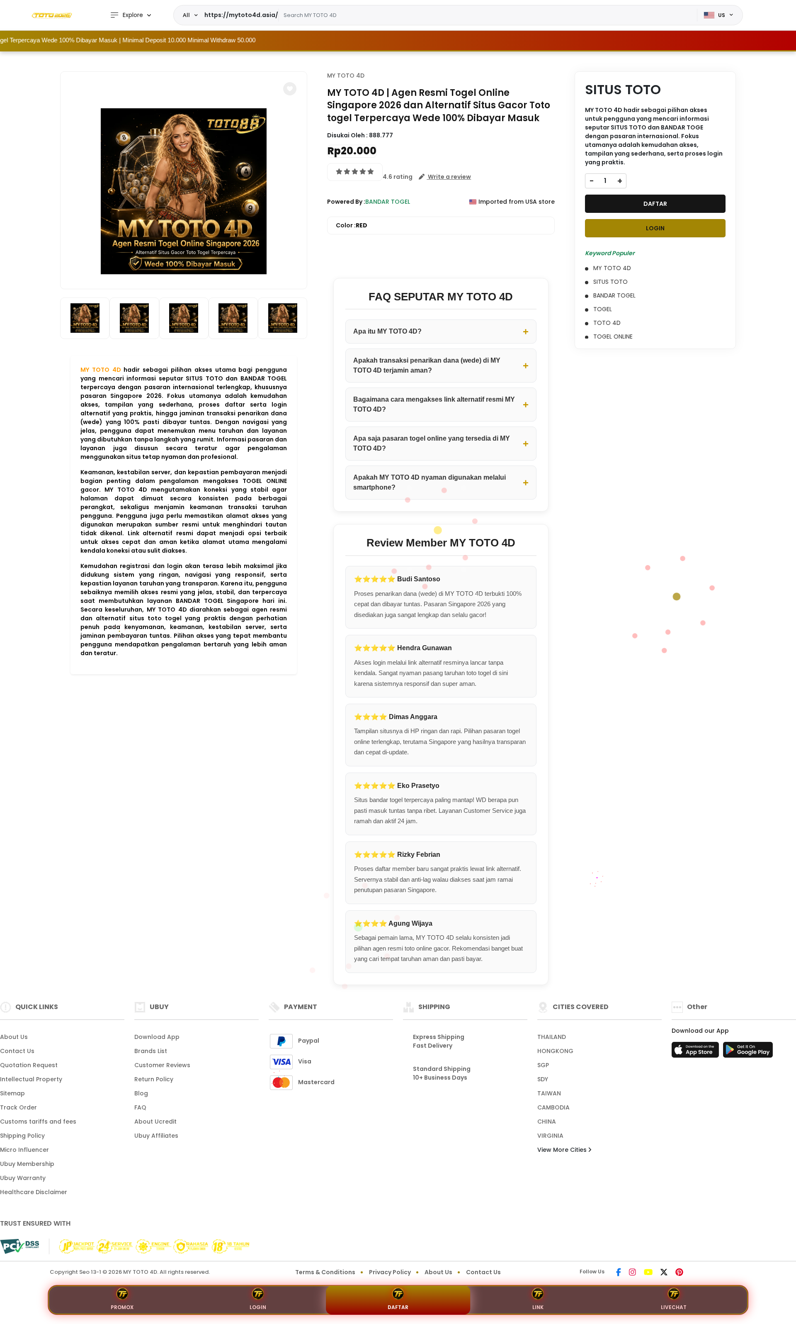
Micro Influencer (24, 1150)
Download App (157, 1037)
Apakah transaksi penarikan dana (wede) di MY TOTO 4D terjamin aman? (426, 365)
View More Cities (562, 1150)
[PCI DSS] (19, 1246)
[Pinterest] (679, 1273)
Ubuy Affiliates (156, 1135)
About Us (14, 1037)
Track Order (18, 1107)
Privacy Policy (390, 1272)
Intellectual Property (31, 1079)
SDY (542, 1079)
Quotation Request (29, 1065)
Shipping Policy (22, 1135)
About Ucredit (155, 1121)
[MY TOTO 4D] (52, 15)
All (186, 15)
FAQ (140, 1107)
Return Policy (153, 1079)
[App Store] (696, 1052)
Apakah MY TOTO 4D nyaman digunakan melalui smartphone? (429, 482)
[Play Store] (748, 1052)
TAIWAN (549, 1093)
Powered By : (346, 202)
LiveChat (674, 1307)
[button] (289, 88)
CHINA (546, 1121)
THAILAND (551, 1037)
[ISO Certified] (151, 1246)
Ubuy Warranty (23, 1178)
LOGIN (655, 228)
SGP (543, 1065)
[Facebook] (618, 1273)
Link (538, 1307)
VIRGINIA (550, 1135)
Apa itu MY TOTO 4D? (387, 331)
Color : (351, 225)
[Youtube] (648, 1273)
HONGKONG (555, 1051)
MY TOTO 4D (100, 370)
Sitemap (12, 1093)
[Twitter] (664, 1273)
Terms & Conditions (325, 1272)
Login (258, 1307)
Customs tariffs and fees (38, 1121)
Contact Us (17, 1051)
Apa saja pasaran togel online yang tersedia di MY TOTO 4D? (431, 443)
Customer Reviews (162, 1065)
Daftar (398, 1307)
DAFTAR (655, 204)
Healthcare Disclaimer (33, 1192)
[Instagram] (632, 1273)
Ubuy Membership (27, 1164)
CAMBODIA (553, 1107)
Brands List (150, 1051)
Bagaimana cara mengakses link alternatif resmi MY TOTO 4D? (434, 404)
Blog (141, 1093)
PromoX (122, 1307)
